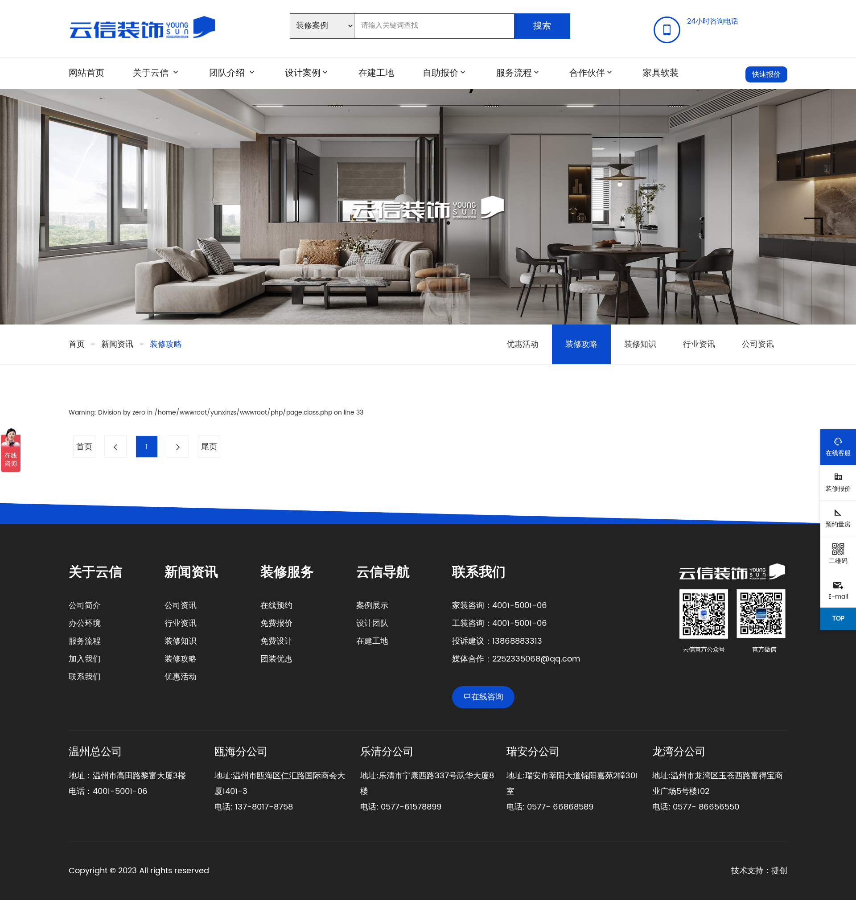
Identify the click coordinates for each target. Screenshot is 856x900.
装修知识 (640, 344)
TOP (838, 618)
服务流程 (514, 73)
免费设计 (276, 641)
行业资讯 (699, 344)
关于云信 (151, 73)
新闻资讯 (117, 344)
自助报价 (440, 73)
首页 (77, 344)
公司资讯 (758, 344)
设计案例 (303, 73)
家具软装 (661, 73)
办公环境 (85, 623)
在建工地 (376, 73)
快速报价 (766, 74)
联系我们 (85, 676)
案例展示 (372, 605)
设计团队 (372, 623)
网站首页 (86, 73)
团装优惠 (276, 659)
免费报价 (276, 623)
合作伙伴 (587, 73)
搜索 (542, 26)
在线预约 (276, 605)
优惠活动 (522, 344)
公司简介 (85, 605)
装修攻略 (166, 344)
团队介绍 (228, 73)
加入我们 (85, 659)
